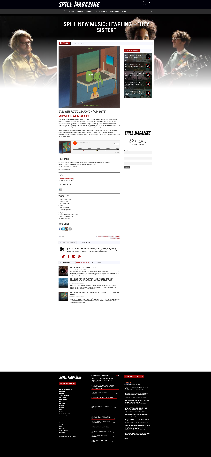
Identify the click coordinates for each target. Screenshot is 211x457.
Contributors (62, 424)
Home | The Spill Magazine (65, 389)
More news (126, 438)
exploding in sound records (103, 236)
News (60, 409)
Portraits (61, 407)
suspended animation (115, 238)
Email (125, 161)
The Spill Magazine (72, 436)
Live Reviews (62, 403)
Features (61, 401)
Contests (61, 421)
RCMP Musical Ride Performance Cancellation (137, 414)
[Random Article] (81, 43)
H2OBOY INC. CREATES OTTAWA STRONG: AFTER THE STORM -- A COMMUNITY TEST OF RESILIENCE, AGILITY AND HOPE (137, 408)
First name (126, 150)
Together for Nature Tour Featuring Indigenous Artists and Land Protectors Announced (137, 434)
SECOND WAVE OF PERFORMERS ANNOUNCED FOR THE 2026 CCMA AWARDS (137, 401)
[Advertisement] (138, 115)
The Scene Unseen (63, 430)
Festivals (61, 405)
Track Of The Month (101, 11)
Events (61, 411)
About (124, 11)
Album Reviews (62, 397)
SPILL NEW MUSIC (84, 242)
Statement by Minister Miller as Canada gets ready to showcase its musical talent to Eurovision (136, 395)
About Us (61, 419)
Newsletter (62, 391)
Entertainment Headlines (65, 413)
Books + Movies (114, 11)
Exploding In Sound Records (66, 179)
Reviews (71, 11)
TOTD (60, 426)
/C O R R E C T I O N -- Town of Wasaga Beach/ (137, 420)
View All (148, 50)
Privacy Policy (62, 428)
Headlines (80, 11)
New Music (89, 11)
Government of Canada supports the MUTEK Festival (136, 387)
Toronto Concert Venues (65, 417)
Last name (126, 155)
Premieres (61, 393)
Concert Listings (63, 415)
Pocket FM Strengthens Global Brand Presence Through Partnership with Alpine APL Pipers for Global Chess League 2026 (137, 427)
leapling (112, 236)
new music (117, 236)
